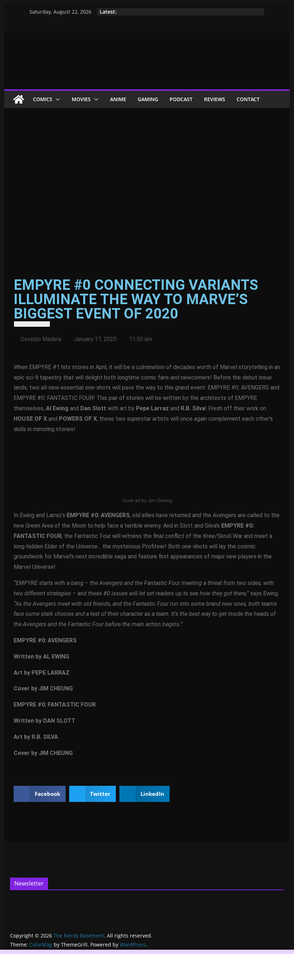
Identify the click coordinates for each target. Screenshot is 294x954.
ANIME (118, 99)
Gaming (148, 99)
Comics (42, 99)
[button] (56, 99)
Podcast (181, 99)
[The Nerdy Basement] (18, 99)
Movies (81, 99)
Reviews (214, 99)
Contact (248, 99)
